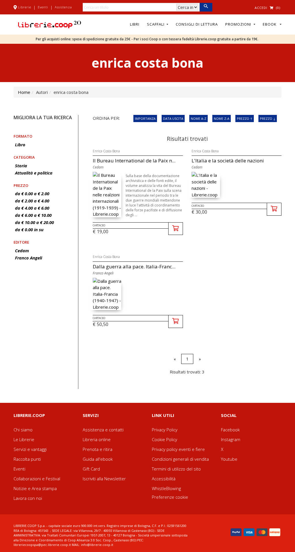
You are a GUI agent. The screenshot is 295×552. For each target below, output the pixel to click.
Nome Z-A (221, 118)
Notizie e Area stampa (35, 488)
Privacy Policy (164, 430)
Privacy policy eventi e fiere (178, 449)
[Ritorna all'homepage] (50, 24)
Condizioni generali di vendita (180, 459)
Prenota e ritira (97, 449)
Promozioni (238, 24)
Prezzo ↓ (267, 118)
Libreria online (97, 439)
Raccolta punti (27, 459)
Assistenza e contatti (103, 430)
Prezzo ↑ (244, 118)
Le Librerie (24, 439)
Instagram (230, 439)
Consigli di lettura (197, 24)
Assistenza (63, 7)
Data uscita (173, 118)
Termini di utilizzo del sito (176, 469)
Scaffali (156, 24)
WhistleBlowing (166, 488)
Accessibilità (163, 478)
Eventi (43, 7)
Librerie (24, 7)
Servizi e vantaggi (30, 449)
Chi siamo (23, 430)
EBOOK (271, 24)
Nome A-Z (198, 118)
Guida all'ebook (98, 459)
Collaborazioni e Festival (37, 478)
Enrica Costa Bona (106, 151)
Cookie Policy (164, 439)
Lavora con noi (28, 498)
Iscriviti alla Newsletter (104, 478)
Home (24, 92)
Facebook (230, 430)
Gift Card (91, 469)
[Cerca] (205, 7)
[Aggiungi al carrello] (175, 228)
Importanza (145, 118)
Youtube (229, 459)
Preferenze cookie (170, 497)
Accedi (261, 7)
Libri (134, 24)
